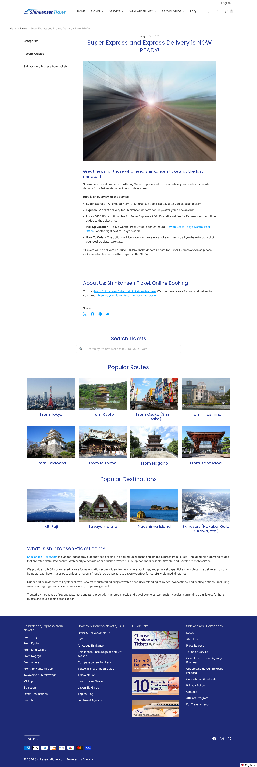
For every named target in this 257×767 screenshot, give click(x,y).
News (23, 28)
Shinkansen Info (141, 11)
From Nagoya (32, 656)
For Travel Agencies (90, 700)
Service (114, 11)
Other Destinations (36, 694)
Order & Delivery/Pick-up (94, 633)
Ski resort (30, 687)
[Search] (207, 11)
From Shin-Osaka (35, 649)
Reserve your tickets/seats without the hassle (127, 295)
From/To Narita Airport (38, 668)
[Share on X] (86, 314)
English (226, 3)
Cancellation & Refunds (201, 679)
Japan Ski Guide (88, 687)
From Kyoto (31, 643)
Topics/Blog (86, 694)
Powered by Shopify (79, 759)
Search (28, 700)
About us (192, 639)
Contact (191, 691)
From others (31, 662)
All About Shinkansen (91, 645)
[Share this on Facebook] (92, 314)
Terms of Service (197, 652)
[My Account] (217, 11)
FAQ (193, 11)
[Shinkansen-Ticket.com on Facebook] (214, 738)
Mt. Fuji (28, 681)
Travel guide (171, 11)
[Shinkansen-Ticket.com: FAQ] (155, 716)
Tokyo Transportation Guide (96, 668)
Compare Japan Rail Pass (94, 662)
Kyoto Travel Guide (90, 681)
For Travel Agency (198, 704)
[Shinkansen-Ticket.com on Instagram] (222, 738)
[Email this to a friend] (108, 314)
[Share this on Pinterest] (100, 314)
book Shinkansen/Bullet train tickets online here (125, 291)
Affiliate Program (197, 698)
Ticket (96, 11)
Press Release (195, 645)
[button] (248, 765)
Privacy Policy (195, 685)
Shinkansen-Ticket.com (42, 556)
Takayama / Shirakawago (40, 675)
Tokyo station (86, 675)
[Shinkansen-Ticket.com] (45, 11)
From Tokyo (31, 637)
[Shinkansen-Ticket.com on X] (229, 738)
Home (81, 11)
